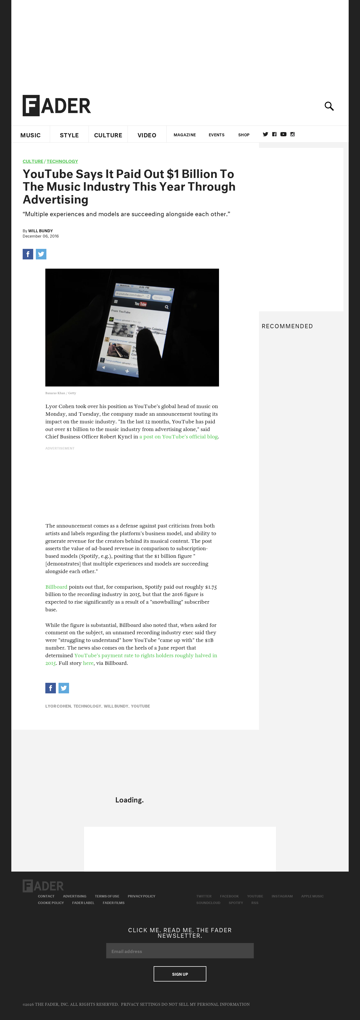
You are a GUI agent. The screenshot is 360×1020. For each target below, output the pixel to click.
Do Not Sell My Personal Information (205, 1004)
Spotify (236, 902)
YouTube (140, 705)
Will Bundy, (116, 705)
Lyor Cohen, (58, 705)
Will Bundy (40, 230)
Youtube (255, 895)
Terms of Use (107, 895)
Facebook (229, 895)
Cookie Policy (51, 902)
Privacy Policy (141, 895)
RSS (255, 902)
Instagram (282, 895)
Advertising (74, 895)
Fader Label (83, 902)
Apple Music (312, 895)
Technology (62, 160)
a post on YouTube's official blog (178, 437)
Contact (46, 895)
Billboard (56, 587)
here (88, 663)
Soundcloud (208, 902)
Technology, (88, 705)
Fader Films (114, 902)
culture (33, 160)
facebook (274, 134)
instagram (292, 134)
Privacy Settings (140, 1004)
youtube (283, 134)
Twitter (265, 134)
